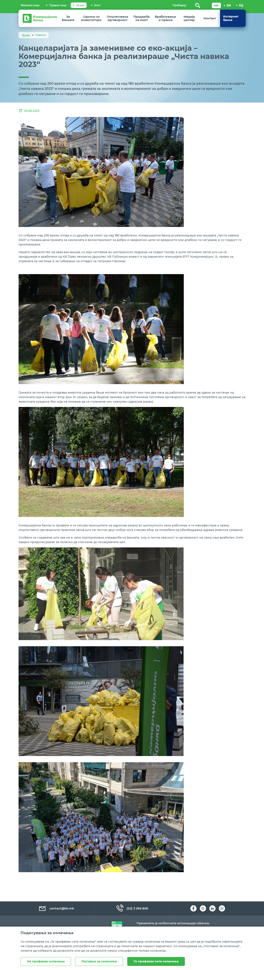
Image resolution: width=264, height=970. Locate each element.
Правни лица (57, 5)
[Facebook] (193, 908)
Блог (97, 5)
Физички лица (30, 5)
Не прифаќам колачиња (46, 961)
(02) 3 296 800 (137, 908)
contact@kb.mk (62, 908)
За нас (80, 5)
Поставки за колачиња (99, 961)
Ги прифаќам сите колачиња (156, 961)
